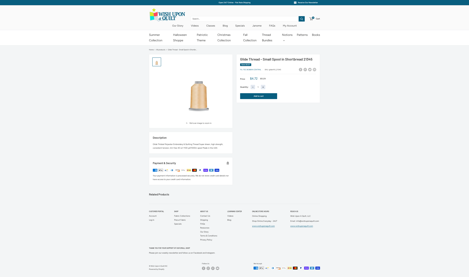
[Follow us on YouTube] (217, 268)
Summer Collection (155, 37)
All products (160, 50)
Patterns (302, 35)
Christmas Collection (224, 37)
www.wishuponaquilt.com (263, 226)
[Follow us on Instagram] (208, 268)
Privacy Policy (206, 240)
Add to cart (259, 96)
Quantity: (244, 87)
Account (153, 216)
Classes (210, 25)
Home (151, 50)
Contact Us (205, 216)
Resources (204, 228)
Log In (151, 220)
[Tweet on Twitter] (310, 69)
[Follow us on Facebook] (203, 268)
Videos (195, 25)
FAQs (272, 25)
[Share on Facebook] (300, 69)
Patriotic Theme (202, 37)
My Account (290, 25)
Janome (256, 25)
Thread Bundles (267, 37)
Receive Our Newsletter (308, 2)
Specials (240, 25)
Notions (287, 35)
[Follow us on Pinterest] (213, 268)
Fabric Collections (182, 216)
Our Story (177, 25)
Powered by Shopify (156, 269)
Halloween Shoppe (180, 37)
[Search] (302, 19)
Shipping (204, 220)
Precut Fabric (180, 220)
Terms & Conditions (208, 236)
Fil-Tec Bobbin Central (250, 70)
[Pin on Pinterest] (305, 69)
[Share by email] (314, 69)
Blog (225, 25)
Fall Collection (249, 37)
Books (316, 35)
